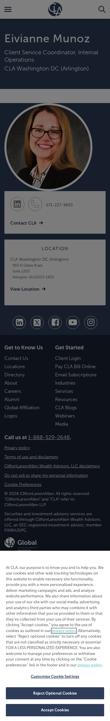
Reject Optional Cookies (55, 693)
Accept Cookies (55, 710)
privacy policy (64, 631)
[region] (55, 636)
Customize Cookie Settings (55, 676)
